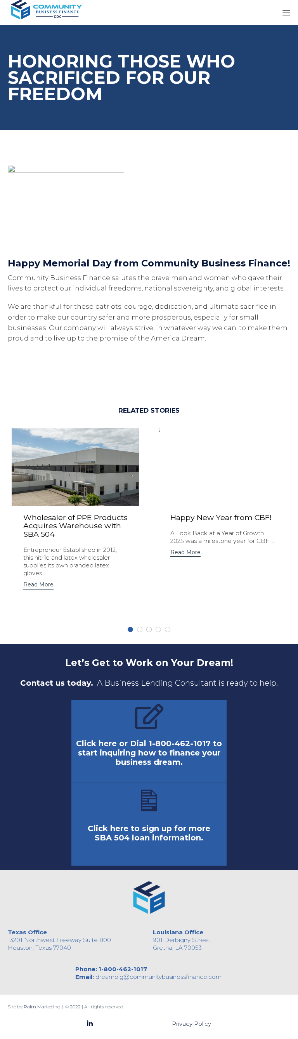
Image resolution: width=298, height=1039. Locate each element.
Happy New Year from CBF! (221, 517)
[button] (38, 585)
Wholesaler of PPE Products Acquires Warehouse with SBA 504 (75, 526)
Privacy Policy (191, 1023)
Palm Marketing (42, 1007)
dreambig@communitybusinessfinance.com (158, 976)
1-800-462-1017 (123, 969)
